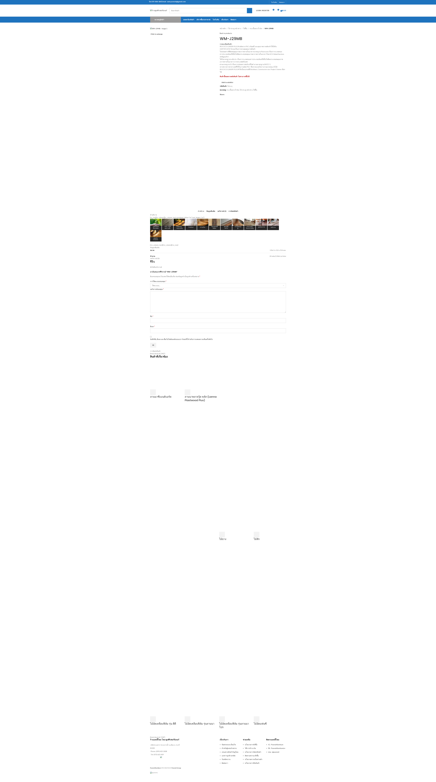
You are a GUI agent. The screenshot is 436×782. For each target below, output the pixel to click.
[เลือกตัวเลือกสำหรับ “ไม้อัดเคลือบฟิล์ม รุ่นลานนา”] (187, 719)
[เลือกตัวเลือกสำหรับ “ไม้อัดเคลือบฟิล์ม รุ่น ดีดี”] (153, 719)
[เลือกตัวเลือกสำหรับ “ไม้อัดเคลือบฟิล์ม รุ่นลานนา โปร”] (222, 719)
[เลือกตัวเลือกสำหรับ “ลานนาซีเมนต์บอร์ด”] (153, 392)
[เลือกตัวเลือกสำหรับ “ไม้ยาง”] (222, 534)
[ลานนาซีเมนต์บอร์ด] (166, 375)
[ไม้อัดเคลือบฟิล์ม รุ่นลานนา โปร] (235, 631)
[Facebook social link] (266, 2)
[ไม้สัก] (270, 446)
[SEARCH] (249, 10)
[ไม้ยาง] (235, 446)
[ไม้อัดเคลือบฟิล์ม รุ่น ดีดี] (166, 631)
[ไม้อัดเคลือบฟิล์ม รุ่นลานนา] (201, 631)
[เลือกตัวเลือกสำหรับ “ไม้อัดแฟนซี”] (256, 719)
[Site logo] (158, 10)
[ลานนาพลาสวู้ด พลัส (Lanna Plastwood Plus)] (201, 375)
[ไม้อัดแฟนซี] (269, 631)
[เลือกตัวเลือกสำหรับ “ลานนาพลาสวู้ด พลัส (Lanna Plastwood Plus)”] (187, 392)
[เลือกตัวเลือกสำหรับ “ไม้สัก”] (256, 534)
